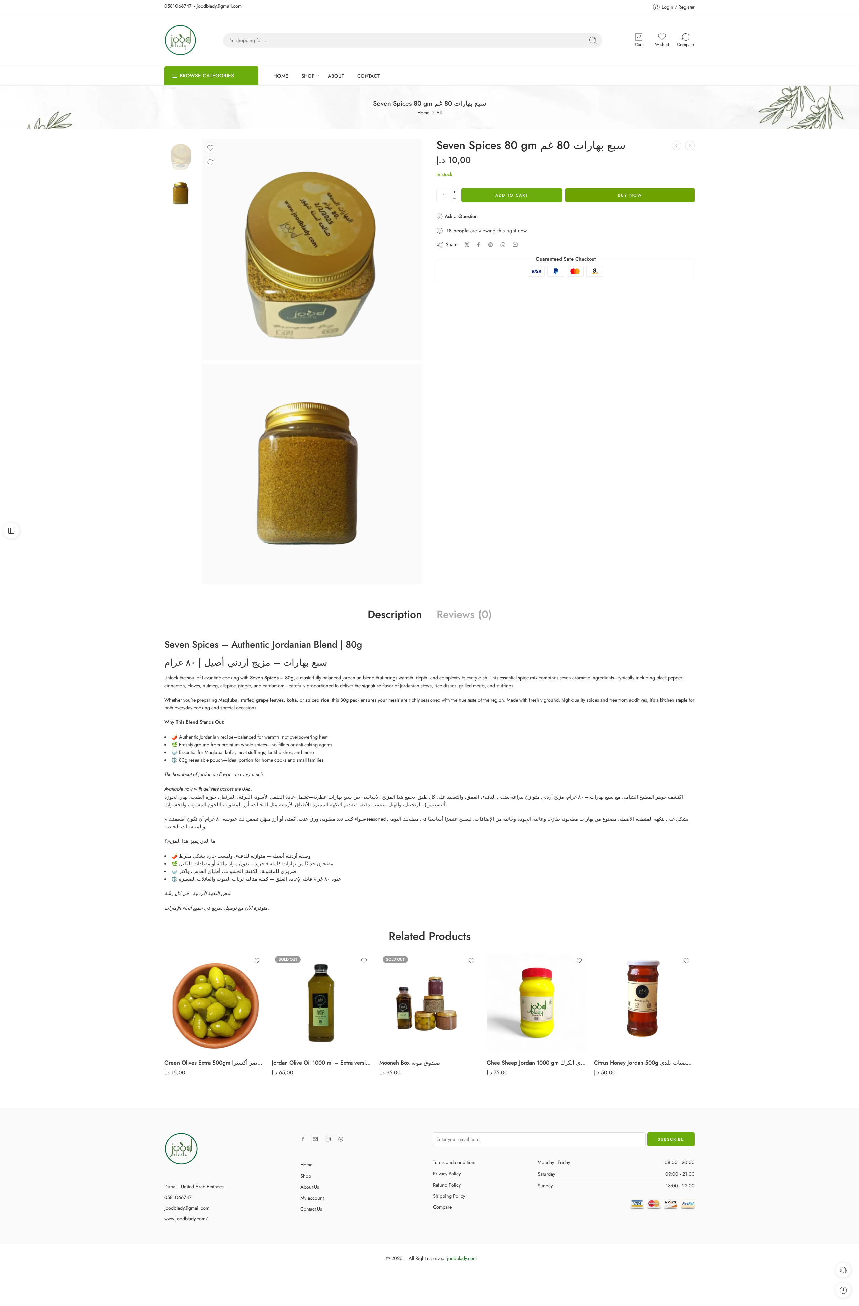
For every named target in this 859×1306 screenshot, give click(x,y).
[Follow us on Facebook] (303, 1139)
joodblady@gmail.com (186, 1207)
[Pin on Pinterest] (490, 245)
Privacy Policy (447, 1173)
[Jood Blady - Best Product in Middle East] (180, 40)
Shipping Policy (449, 1195)
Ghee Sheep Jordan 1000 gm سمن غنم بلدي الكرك (537, 1062)
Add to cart (511, 195)
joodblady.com (462, 1258)
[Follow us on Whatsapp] (341, 1139)
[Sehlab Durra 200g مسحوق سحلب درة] (676, 145)
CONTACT (368, 75)
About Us (309, 1186)
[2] (312, 474)
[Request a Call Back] (843, 1269)
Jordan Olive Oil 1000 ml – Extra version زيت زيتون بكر (322, 1062)
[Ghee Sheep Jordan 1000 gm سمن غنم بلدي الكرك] (537, 1003)
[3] (181, 155)
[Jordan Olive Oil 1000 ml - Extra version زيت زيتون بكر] (322, 1003)
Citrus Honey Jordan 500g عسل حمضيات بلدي (644, 1062)
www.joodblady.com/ (186, 1218)
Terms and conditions (454, 1162)
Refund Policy (447, 1184)
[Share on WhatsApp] (503, 245)
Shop (305, 1175)
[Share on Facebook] (478, 244)
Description (395, 614)
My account (312, 1197)
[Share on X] (466, 244)
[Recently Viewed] (843, 1290)
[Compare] (210, 162)
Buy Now (630, 195)
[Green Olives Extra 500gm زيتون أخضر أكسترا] (214, 1003)
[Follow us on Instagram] (328, 1139)
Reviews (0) (464, 614)
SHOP (307, 75)
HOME (280, 75)
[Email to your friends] (515, 245)
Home (423, 112)
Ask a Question (460, 216)
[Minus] (454, 198)
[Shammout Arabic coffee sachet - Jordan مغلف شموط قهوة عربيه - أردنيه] (690, 145)
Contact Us (311, 1208)
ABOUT (336, 75)
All (439, 112)
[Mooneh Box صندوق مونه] (429, 1003)
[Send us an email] (315, 1139)
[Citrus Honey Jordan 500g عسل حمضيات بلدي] (644, 1003)
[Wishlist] (210, 148)
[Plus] (454, 191)
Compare (442, 1206)
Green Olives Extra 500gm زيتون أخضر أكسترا (214, 1062)
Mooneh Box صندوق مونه (409, 1062)
